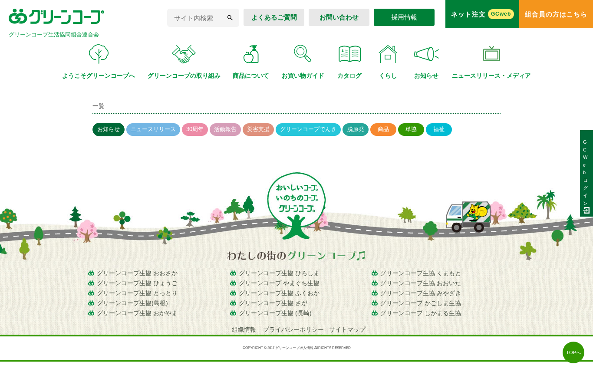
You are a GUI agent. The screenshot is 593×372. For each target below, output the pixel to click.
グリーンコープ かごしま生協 (420, 303)
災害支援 (258, 129)
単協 (411, 129)
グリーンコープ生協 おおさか (137, 273)
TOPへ (573, 352)
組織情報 (245, 329)
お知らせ (108, 129)
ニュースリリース (153, 129)
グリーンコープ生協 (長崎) (275, 312)
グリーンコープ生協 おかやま (137, 312)
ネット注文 (481, 14)
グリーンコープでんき (308, 129)
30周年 (195, 129)
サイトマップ (347, 329)
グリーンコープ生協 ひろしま (279, 273)
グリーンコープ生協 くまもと (420, 273)
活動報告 (225, 129)
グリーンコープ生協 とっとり (137, 293)
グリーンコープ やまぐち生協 (279, 283)
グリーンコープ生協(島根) (132, 303)
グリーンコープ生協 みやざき (420, 293)
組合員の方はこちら (556, 14)
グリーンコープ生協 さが (273, 303)
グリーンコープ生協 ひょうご (137, 283)
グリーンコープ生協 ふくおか (279, 293)
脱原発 (355, 129)
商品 (383, 129)
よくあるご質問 (274, 17)
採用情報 (404, 17)
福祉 (439, 129)
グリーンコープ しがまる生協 (420, 312)
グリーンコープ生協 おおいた (420, 283)
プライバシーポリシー (293, 329)
